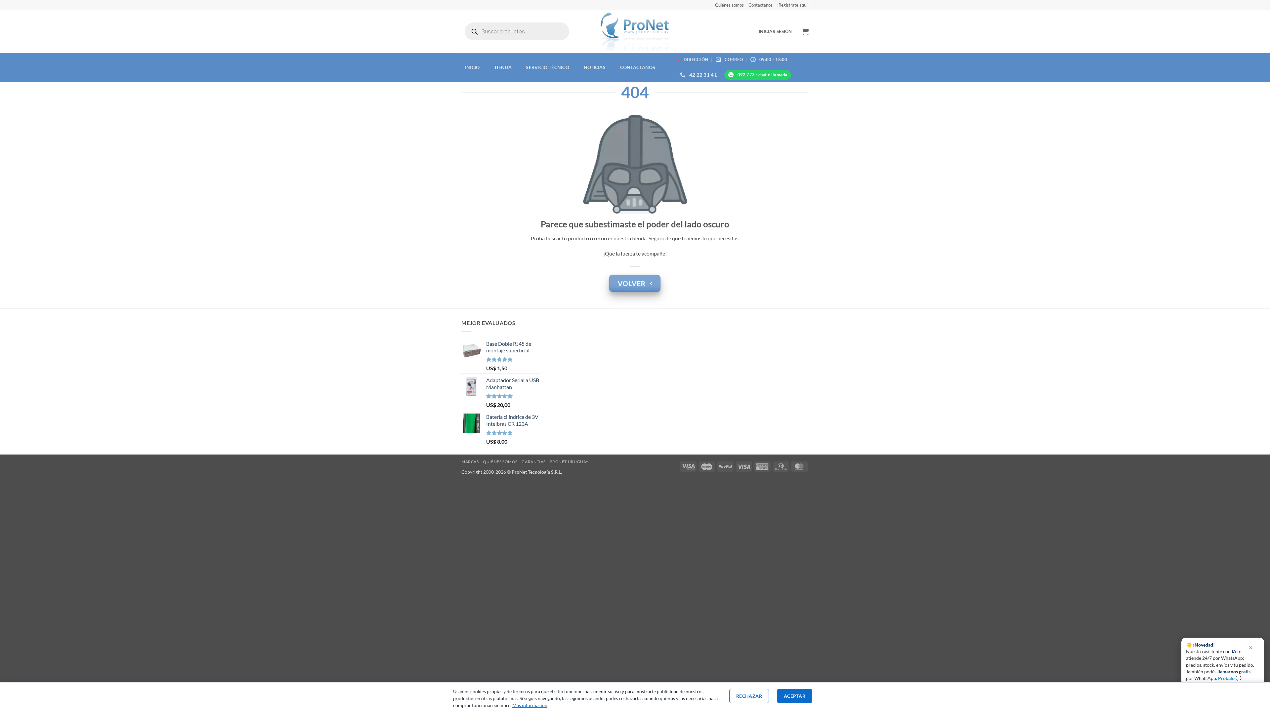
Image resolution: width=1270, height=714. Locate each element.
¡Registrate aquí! (793, 5)
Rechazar (749, 696)
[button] (775, 31)
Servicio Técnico (547, 67)
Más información (529, 705)
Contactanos (760, 5)
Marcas (470, 461)
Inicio (472, 67)
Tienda (503, 67)
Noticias (595, 67)
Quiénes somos (729, 5)
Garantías (534, 461)
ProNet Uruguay (569, 461)
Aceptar (794, 696)
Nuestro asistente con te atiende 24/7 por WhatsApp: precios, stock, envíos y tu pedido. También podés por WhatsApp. (1220, 661)
